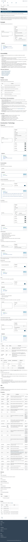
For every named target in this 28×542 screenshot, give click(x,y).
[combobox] (25, 1)
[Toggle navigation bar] (1, 1)
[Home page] (1, 5)
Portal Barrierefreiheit (3, 537)
